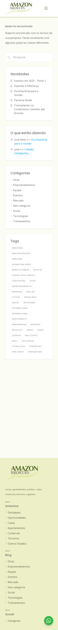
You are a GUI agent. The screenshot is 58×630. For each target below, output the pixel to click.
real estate (31, 335)
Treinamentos (21, 221)
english (30, 291)
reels (15, 341)
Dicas (16, 180)
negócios (17, 330)
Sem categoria (21, 205)
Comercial (14, 533)
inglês (15, 302)
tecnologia (18, 346)
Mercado (18, 200)
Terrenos (13, 538)
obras (30, 330)
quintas (16, 335)
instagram (29, 302)
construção (19, 280)
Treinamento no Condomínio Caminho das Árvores (29, 109)
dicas (33, 280)
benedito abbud (20, 269)
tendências (35, 346)
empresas (17, 291)
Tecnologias (20, 216)
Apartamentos (16, 528)
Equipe (17, 190)
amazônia (17, 259)
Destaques (14, 512)
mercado (35, 324)
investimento (19, 319)
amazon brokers (21, 253)
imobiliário (30, 297)
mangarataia (19, 324)
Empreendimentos (24, 185)
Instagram (14, 621)
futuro (16, 297)
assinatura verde (21, 264)
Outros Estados (17, 543)
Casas (11, 523)
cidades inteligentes (23, 275)
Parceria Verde (23, 100)
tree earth (18, 352)
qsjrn (40, 330)
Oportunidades (17, 517)
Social (16, 211)
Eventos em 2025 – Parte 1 (30, 81)
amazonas (17, 248)
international (20, 313)
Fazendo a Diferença (26, 86)
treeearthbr (35, 352)
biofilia (38, 269)
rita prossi (28, 341)
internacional (20, 308)
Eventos (18, 195)
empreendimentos (22, 286)
